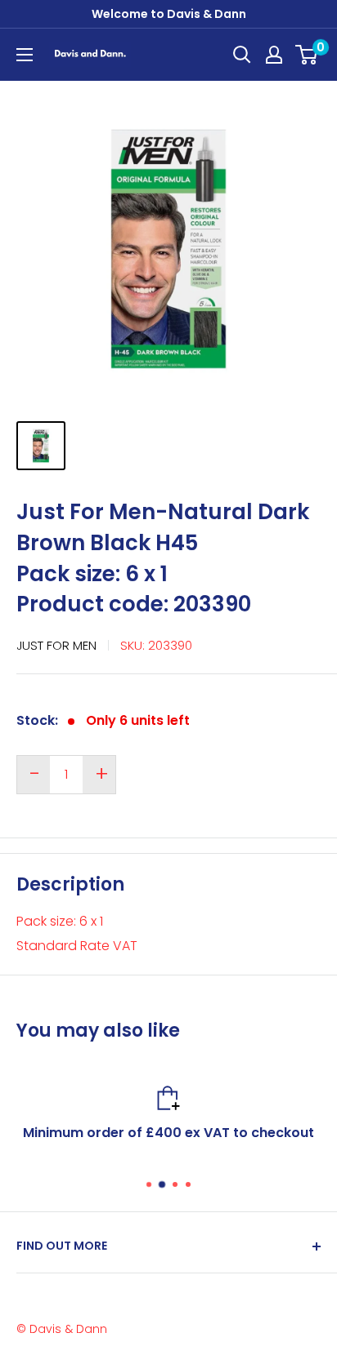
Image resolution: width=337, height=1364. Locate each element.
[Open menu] (24, 54)
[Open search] (242, 55)
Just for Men (56, 645)
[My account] (274, 55)
